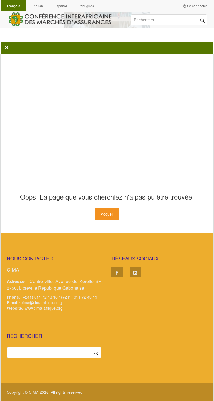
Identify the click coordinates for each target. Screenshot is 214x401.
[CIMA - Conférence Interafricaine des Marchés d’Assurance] (62, 18)
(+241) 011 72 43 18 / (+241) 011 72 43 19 (59, 297)
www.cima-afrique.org (44, 308)
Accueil (107, 214)
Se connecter (196, 5)
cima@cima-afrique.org (41, 302)
